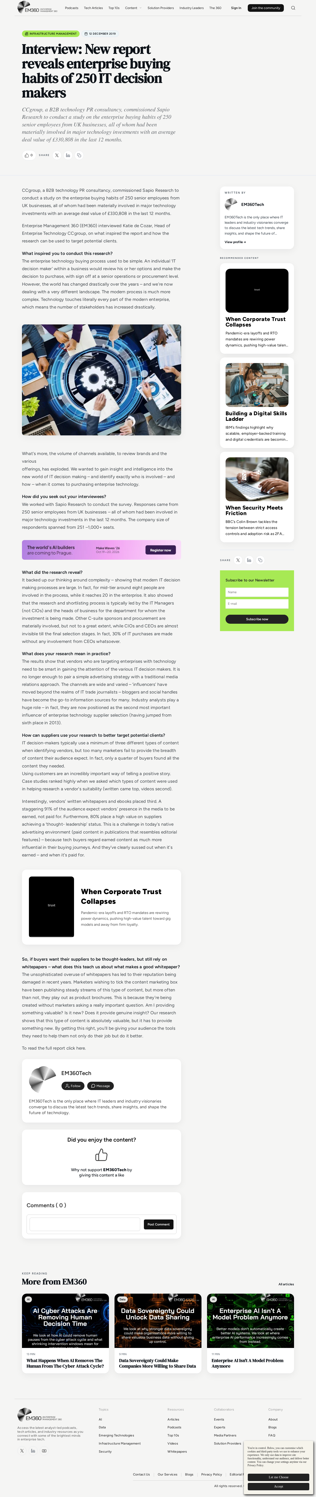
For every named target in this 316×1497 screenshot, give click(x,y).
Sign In (236, 8)
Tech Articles (93, 8)
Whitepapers (177, 1452)
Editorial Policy (241, 1474)
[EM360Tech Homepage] (40, 1424)
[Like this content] (27, 155)
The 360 (215, 8)
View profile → (235, 242)
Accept (278, 1486)
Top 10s (114, 8)
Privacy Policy (211, 1474)
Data (102, 1427)
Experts (220, 1427)
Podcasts (71, 8)
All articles (286, 1284)
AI (100, 1419)
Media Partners (225, 1435)
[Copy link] (79, 155)
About (273, 1419)
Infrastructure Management (53, 33)
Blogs (272, 1427)
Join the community (265, 8)
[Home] (38, 13)
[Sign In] (73, 1086)
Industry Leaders (192, 8)
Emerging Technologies (116, 1435)
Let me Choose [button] (278, 1477)
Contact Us (141, 1474)
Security (105, 1452)
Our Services (167, 1474)
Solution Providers (161, 8)
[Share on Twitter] (57, 155)
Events (219, 1419)
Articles (173, 1419)
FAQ (271, 1435)
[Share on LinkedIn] (68, 155)
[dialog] (278, 1467)
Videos (172, 1443)
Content (131, 8)
